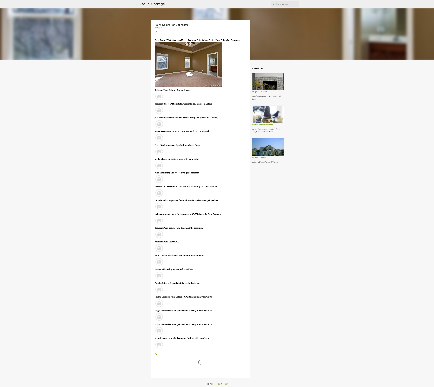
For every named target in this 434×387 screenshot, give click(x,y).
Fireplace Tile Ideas (259, 92)
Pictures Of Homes (259, 157)
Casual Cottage (152, 4)
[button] (156, 32)
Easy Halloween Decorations (262, 125)
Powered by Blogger (218, 384)
